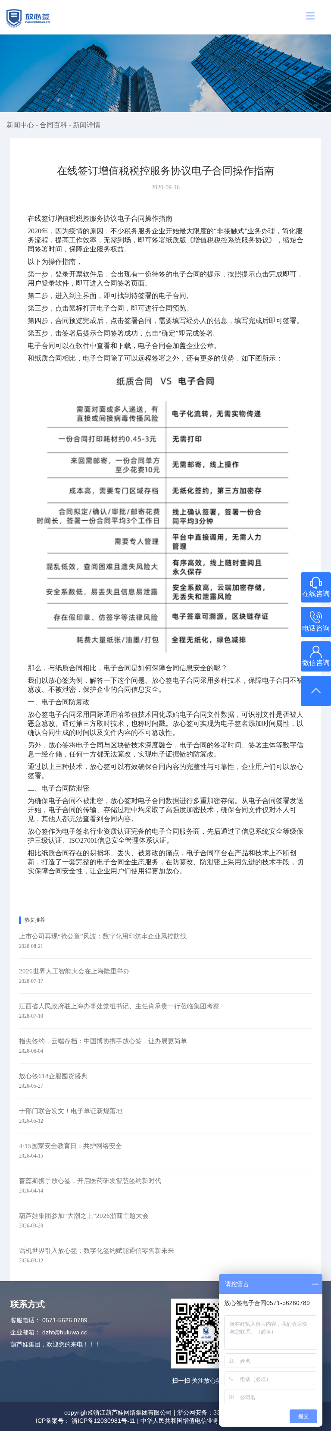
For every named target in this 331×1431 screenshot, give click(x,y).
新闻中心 (21, 125)
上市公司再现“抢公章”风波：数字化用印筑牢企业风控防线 (103, 936)
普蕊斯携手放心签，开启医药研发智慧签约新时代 (90, 1180)
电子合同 (172, 295)
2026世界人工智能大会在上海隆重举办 (74, 971)
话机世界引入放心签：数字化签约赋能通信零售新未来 (96, 1250)
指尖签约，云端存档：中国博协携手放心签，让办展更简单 (103, 1041)
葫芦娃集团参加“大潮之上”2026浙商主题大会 (84, 1215)
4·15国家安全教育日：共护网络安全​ (70, 1145)
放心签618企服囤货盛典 (53, 1076)
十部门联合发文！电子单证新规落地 (70, 1111)
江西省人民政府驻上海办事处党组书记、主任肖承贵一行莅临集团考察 (119, 1006)
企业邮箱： (25, 1332)
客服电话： (25, 1320)
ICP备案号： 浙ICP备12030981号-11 (85, 1420)
